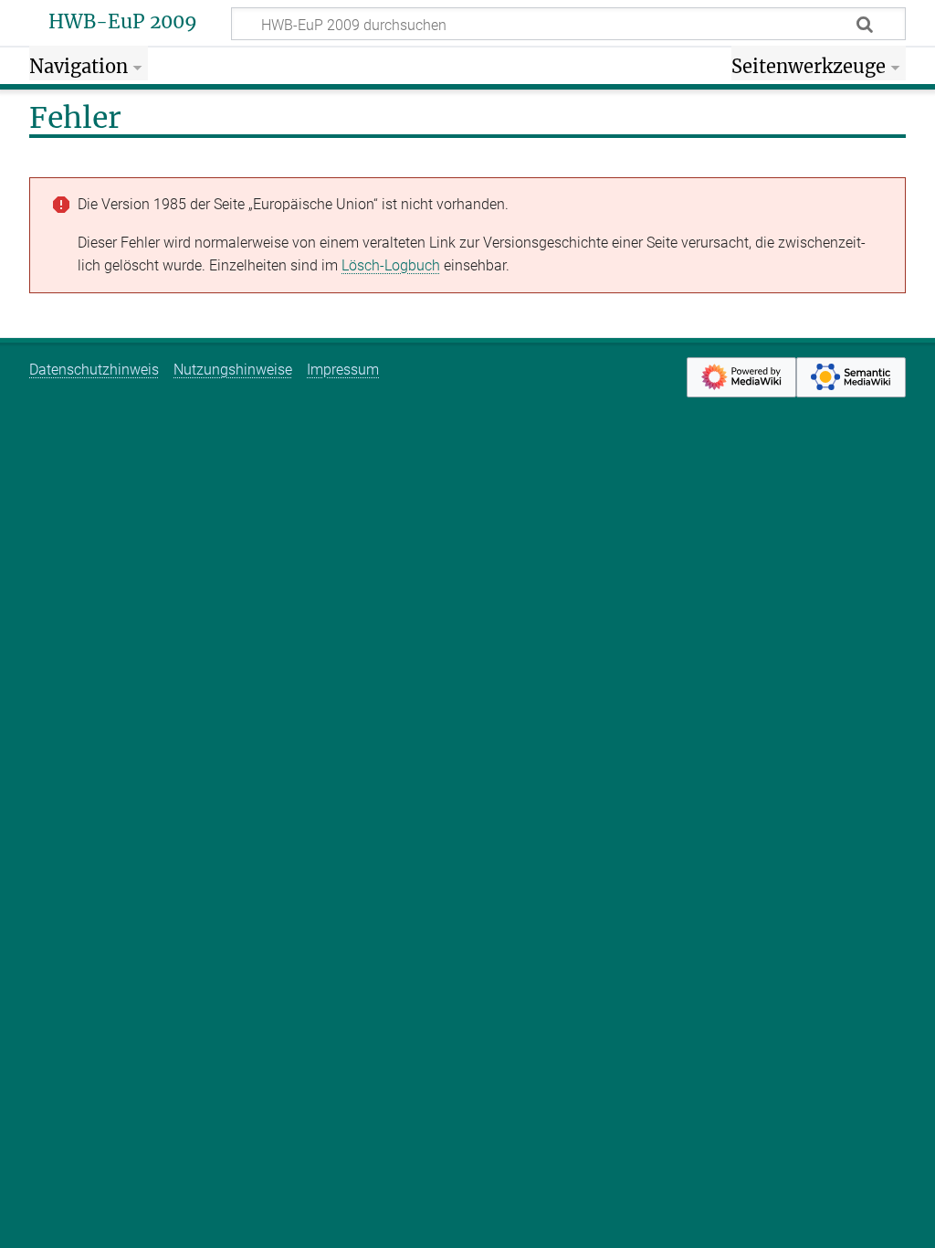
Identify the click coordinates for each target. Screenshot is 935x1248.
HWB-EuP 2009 (122, 22)
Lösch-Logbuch (390, 265)
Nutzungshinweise (232, 369)
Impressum (343, 369)
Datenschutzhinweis (94, 369)
